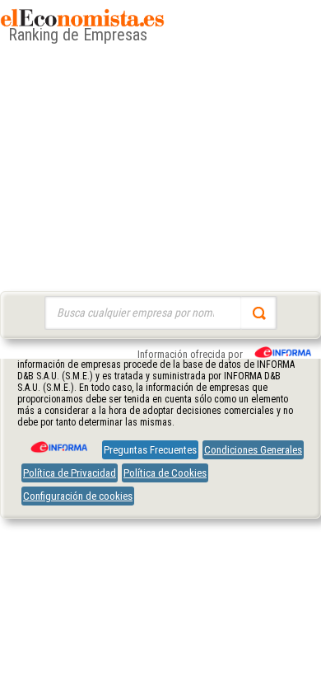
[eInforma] (57, 441)
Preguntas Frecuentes (150, 450)
